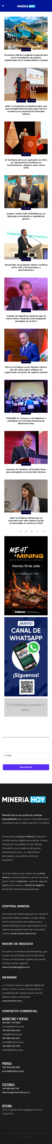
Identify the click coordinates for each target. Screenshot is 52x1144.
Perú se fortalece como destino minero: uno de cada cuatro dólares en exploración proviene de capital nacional (26, 370)
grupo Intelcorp (27, 836)
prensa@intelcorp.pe (13, 1071)
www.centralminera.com (23, 933)
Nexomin (22, 881)
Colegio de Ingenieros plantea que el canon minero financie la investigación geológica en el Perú (26, 318)
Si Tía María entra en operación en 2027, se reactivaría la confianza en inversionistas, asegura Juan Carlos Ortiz (26, 163)
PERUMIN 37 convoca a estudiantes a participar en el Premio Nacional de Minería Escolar (26, 421)
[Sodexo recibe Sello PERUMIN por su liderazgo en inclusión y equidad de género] (26, 191)
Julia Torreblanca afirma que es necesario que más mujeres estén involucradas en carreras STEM (26, 520)
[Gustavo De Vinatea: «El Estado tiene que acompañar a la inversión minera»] (26, 447)
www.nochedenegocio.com (16, 967)
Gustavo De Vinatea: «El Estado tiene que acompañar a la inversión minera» (26, 470)
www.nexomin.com (12, 1000)
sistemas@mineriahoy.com (16, 1092)
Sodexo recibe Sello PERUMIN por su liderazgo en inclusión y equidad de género (25, 216)
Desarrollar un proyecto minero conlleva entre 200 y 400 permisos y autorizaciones (26, 267)
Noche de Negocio (34, 885)
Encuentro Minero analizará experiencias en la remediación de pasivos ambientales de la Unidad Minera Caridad (26, 58)
